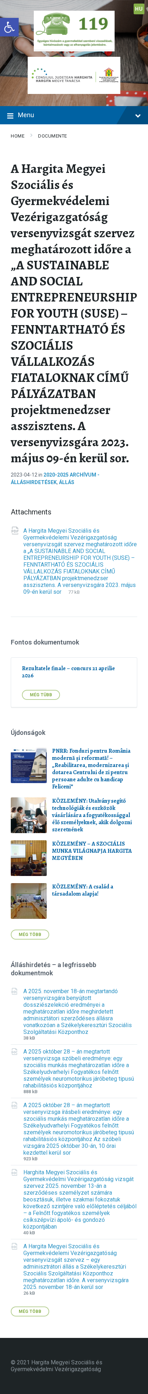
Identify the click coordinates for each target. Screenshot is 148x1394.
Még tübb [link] (41, 694)
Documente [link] (52, 136)
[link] (9, 27)
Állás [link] (66, 482)
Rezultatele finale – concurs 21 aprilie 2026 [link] (68, 671)
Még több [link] (30, 934)
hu (139, 9)
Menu (26, 115)
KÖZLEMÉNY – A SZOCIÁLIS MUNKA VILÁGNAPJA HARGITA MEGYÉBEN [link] (92, 851)
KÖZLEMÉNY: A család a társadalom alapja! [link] (82, 890)
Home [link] (17, 136)
